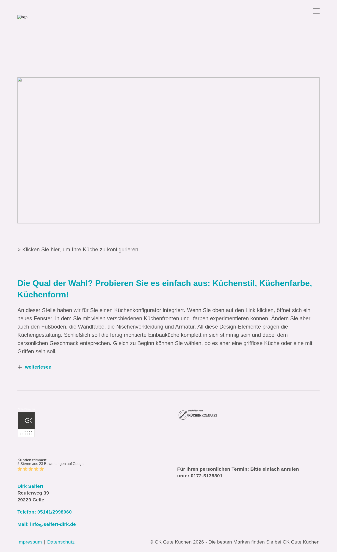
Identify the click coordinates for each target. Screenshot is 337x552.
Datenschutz (61, 541)
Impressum (29, 541)
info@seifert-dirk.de (53, 524)
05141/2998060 (54, 511)
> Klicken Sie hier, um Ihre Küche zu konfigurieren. (78, 249)
